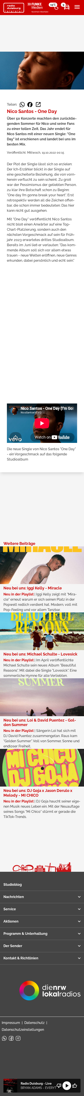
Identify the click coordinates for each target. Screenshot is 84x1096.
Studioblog (12, 885)
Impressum (11, 1023)
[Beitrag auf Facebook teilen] (30, 104)
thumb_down (59, 1085)
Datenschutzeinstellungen (23, 1030)
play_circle (67, 1086)
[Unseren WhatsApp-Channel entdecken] (4, 1038)
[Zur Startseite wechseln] (13, 8)
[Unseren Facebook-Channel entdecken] (11, 1038)
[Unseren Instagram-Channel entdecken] (18, 1038)
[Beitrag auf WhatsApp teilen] (22, 104)
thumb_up (74, 1085)
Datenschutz (34, 1023)
